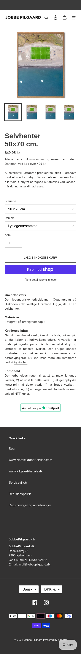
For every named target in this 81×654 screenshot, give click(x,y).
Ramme (9, 218)
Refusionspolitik (20, 494)
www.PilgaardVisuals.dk (26, 471)
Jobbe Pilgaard (33, 639)
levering (56, 159)
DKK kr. (50, 589)
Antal (8, 235)
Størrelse (10, 201)
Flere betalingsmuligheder (41, 279)
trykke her (20, 362)
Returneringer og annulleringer (30, 505)
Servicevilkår (18, 482)
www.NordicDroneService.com (30, 460)
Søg (11, 448)
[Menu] (73, 17)
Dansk (27, 589)
